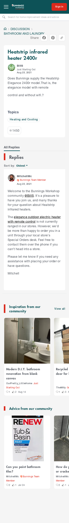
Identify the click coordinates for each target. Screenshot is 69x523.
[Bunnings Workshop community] (18, 7)
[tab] (12, 147)
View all (59, 309)
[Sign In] (59, 7)
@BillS (29, 195)
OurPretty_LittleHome (19, 383)
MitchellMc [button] (24, 176)
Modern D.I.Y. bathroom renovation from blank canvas (23, 373)
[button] (11, 67)
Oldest (21, 166)
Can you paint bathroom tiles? (23, 468)
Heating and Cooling (24, 119)
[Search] (4, 17)
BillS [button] (20, 65)
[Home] (5, 28)
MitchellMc (12, 477)
